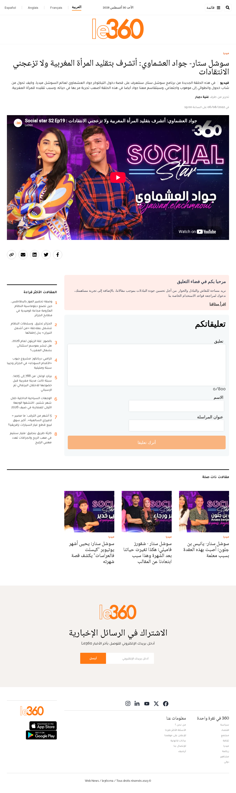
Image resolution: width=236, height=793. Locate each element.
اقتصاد (225, 730)
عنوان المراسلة (210, 416)
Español (10, 7)
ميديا (226, 53)
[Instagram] (128, 703)
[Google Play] (41, 735)
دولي (226, 761)
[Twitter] (156, 703)
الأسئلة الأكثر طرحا (175, 730)
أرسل (93, 658)
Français (56, 7)
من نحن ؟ (180, 724)
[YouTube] (147, 703)
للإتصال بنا (180, 745)
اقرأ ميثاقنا (217, 304)
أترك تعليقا (147, 442)
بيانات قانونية (178, 740)
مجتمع (225, 735)
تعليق (218, 341)
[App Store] (43, 725)
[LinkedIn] (137, 703)
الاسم (218, 397)
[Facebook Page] (165, 703)
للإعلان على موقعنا (175, 735)
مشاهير (224, 756)
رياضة (225, 751)
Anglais (33, 7)
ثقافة (226, 740)
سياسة (224, 724)
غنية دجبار (202, 97)
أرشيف (182, 751)
